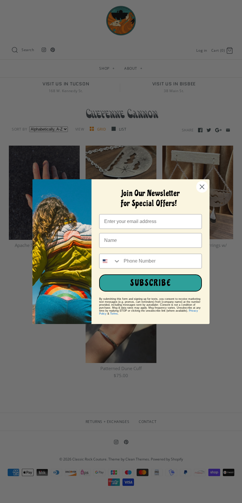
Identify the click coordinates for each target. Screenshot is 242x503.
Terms (114, 313)
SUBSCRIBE (150, 283)
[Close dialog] (202, 187)
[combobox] (110, 261)
